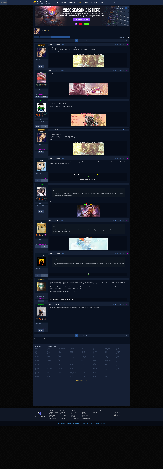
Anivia (36, 358)
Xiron (41, 221)
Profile (41, 66)
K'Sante (60, 363)
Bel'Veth (37, 368)
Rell (82, 373)
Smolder (95, 369)
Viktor (106, 375)
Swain (94, 373)
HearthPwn (84, 413)
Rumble (95, 351)
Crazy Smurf (48, 30)
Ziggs (117, 368)
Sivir (94, 367)
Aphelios (37, 360)
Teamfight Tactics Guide (81, 380)
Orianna (83, 360)
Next (126, 40)
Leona (71, 355)
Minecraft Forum (75, 413)
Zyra (117, 372)
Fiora (48, 364)
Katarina (60, 371)
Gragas (48, 372)
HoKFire (95, 412)
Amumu (37, 356)
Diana (48, 354)
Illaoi (59, 351)
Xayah (117, 352)
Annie (36, 359)
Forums (37, 37)
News (102, 2)
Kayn (59, 373)
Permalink (115, 44)
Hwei (59, 350)
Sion (94, 365)
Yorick (117, 359)
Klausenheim (41, 279)
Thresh (106, 355)
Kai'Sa (59, 364)
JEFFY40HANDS (41, 305)
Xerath (117, 354)
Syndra (94, 376)
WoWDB (73, 415)
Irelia (59, 352)
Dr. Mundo (49, 355)
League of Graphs (53, 412)
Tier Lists (86, 2)
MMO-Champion (75, 418)
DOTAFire (62, 412)
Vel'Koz (106, 369)
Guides (63, 2)
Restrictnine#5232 (41, 159)
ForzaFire (62, 416)
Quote (120, 44)
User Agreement (62, 423)
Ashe (36, 361)
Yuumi (117, 361)
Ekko (48, 358)
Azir (36, 365)
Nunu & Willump (85, 358)
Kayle (59, 372)
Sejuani (95, 355)
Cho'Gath (49, 350)
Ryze (94, 352)
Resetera (62, 413)
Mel (71, 369)
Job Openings (85, 423)
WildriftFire (51, 416)
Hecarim (49, 376)
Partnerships (92, 423)
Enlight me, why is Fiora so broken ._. (60, 37)
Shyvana (95, 363)
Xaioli (41, 184)
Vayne (106, 367)
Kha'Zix (60, 376)
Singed (94, 364)
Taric (106, 352)
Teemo (106, 354)
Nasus (83, 350)
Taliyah (106, 350)
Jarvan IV (60, 356)
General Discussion (45, 37)
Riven (94, 350)
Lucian (71, 360)
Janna (59, 355)
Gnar (48, 371)
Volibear (118, 348)
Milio (71, 371)
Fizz (48, 365)
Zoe (117, 371)
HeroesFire (62, 418)
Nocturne (84, 356)
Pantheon (84, 363)
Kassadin (60, 369)
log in (41, 339)
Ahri (36, 350)
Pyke (83, 365)
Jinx (59, 361)
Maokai (71, 367)
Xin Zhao (118, 355)
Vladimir (106, 376)
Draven (48, 356)
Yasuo (117, 356)
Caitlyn (37, 375)
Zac (117, 364)
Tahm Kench (107, 348)
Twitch (106, 361)
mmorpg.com (85, 411)
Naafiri (71, 376)
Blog (44, 96)
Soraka (94, 372)
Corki (48, 351)
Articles (103, 423)
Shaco (94, 360)
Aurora (37, 364)
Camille (37, 376)
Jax (59, 358)
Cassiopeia (49, 348)
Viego (106, 373)
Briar (36, 373)
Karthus (60, 368)
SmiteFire (62, 411)
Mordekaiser (73, 373)
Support (98, 423)
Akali (36, 351)
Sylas (94, 375)
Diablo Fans (85, 415)
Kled (71, 350)
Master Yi (72, 368)
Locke (71, 359)
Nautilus (83, 351)
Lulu (71, 361)
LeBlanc (72, 352)
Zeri (117, 367)
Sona (94, 371)
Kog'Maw (72, 351)
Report (62, 44)
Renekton (84, 376)
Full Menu (109, 2)
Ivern (59, 354)
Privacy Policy (70, 423)
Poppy (83, 364)
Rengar (94, 348)
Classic (79, 2)
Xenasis (41, 254)
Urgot (106, 364)
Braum (37, 372)
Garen (48, 369)
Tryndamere (107, 359)
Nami (83, 348)
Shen (94, 361)
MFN (4, 2)
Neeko (83, 352)
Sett (94, 359)
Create (57, 2)
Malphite (72, 364)
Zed (117, 365)
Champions (71, 2)
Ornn (83, 361)
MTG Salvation (74, 412)
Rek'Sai (83, 372)
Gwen (48, 375)
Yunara (117, 360)
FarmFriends (63, 415)
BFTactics (73, 411)
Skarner (95, 368)
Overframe (84, 416)
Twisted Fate (108, 360)
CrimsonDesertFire (97, 411)
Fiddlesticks (49, 363)
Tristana (106, 356)
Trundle (106, 358)
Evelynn (49, 360)
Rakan (83, 369)
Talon (106, 351)
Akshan (37, 352)
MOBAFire (51, 411)
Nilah (83, 355)
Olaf (82, 359)
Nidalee (83, 354)
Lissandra (72, 358)
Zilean (117, 369)
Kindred (72, 348)
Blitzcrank (37, 369)
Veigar (106, 368)
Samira (94, 354)
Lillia (71, 356)
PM (123, 44)
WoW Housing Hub (75, 416)
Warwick (118, 350)
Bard (36, 367)
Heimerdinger (61, 348)
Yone (117, 358)
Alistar (36, 354)
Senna (94, 356)
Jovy (41, 71)
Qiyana (83, 367)
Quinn (83, 368)
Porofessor (51, 413)
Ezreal (48, 361)
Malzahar (72, 365)
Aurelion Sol (38, 363)
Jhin (59, 360)
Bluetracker (84, 412)
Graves (48, 373)
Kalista (60, 365)
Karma (60, 367)
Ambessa (37, 355)
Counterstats (52, 415)
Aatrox (37, 348)
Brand (36, 371)
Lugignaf (41, 100)
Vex (105, 371)
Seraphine (95, 358)
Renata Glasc (85, 375)
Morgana (72, 375)
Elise (48, 359)
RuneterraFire (52, 418)
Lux (71, 363)
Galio (48, 367)
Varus (106, 365)
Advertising (77, 423)
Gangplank (49, 368)
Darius (48, 352)
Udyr (106, 363)
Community (95, 2)
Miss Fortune (73, 372)
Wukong (118, 351)
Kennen (60, 375)
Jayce (59, 359)
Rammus (84, 371)
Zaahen (118, 363)
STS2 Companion (86, 418)
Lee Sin (71, 354)
